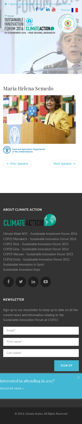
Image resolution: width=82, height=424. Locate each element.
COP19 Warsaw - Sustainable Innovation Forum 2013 (38, 254)
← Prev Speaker (17, 163)
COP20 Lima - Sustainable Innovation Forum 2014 (36, 249)
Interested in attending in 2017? (27, 380)
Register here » (12, 388)
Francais (66, 10)
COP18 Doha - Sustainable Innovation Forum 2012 (36, 259)
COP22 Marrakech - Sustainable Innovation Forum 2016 (39, 239)
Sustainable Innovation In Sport (23, 264)
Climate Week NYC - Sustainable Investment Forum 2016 (40, 233)
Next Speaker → (64, 163)
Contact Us (49, 4)
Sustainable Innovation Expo (21, 269)
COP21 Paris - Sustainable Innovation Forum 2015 (36, 244)
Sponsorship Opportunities (25, 4)
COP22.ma (65, 4)
